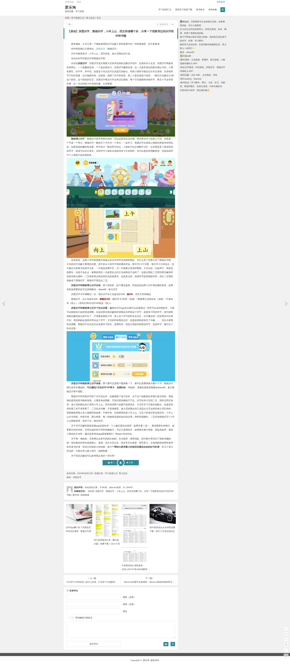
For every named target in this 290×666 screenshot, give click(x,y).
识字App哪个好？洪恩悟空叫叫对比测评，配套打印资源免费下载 (78, 531)
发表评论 (163, 24)
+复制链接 (84, 495)
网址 (125, 611)
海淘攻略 (212, 9)
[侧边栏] (172, 24)
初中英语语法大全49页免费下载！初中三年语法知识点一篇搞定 (162, 531)
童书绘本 (200, 9)
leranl (114, 487)
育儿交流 (90, 18)
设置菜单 (221, 2)
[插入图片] (165, 644)
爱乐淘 (70, 7)
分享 (131, 462)
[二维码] (286, 656)
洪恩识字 (100, 48)
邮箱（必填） (129, 604)
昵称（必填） (129, 597)
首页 (67, 18)
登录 (79, 2)
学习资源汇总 (165, 9)
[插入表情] (173, 644)
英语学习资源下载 (183, 9)
